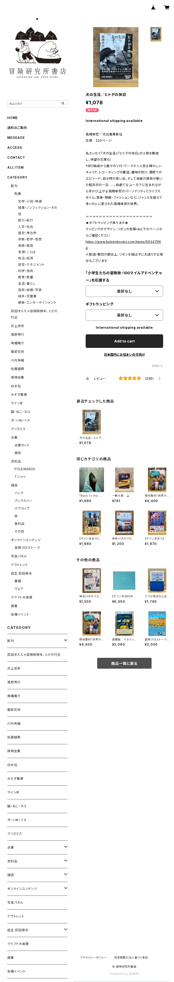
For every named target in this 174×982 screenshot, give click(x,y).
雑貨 (14, 485)
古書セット (22, 445)
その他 (19, 531)
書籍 (17, 581)
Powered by (119, 973)
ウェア (18, 589)
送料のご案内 (17, 128)
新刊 (14, 186)
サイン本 (17, 403)
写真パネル (19, 556)
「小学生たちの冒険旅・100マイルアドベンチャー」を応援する (124, 276)
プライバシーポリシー (93, 957)
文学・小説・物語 (30, 201)
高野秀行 (17, 334)
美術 (17, 453)
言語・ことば (27, 252)
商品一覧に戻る (124, 663)
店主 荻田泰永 (21, 573)
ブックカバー (23, 501)
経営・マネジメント (31, 264)
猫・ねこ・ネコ (20, 412)
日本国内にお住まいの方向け (124, 354)
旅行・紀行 (25, 220)
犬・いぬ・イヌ (20, 420)
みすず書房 (19, 394)
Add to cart (124, 341)
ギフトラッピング (99, 304)
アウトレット (19, 565)
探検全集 (17, 377)
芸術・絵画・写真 (30, 290)
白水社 (16, 386)
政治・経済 (25, 258)
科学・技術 (25, 271)
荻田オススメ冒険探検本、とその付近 (34, 654)
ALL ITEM (15, 167)
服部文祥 (17, 352)
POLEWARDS (24, 469)
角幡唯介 (17, 343)
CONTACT (16, 157)
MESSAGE (16, 138)
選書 (14, 606)
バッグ (18, 493)
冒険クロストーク (27, 547)
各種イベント (20, 614)
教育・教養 (25, 277)
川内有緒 (17, 360)
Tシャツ (20, 477)
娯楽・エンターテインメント (37, 302)
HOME (12, 118)
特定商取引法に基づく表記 (131, 957)
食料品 (19, 524)
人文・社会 (25, 226)
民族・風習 (25, 245)
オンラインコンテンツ (26, 540)
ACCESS (14, 147)
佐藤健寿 (17, 369)
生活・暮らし (27, 283)
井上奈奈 (17, 326)
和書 (17, 193)
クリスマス (18, 429)
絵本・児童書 (27, 296)
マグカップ (22, 508)
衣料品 (16, 461)
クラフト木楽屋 (22, 597)
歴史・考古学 (27, 233)
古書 (14, 437)
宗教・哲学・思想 (30, 239)
